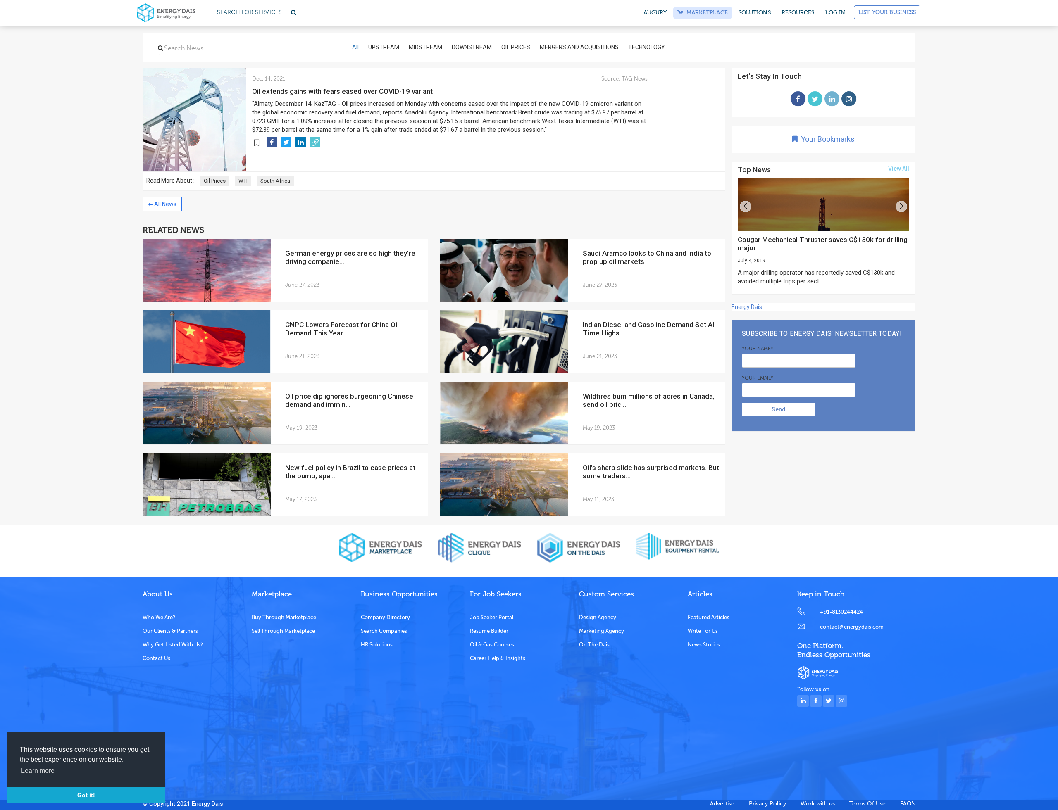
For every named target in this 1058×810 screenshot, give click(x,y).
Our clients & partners (170, 631)
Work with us (818, 803)
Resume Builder (489, 631)
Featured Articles (708, 617)
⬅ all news (162, 204)
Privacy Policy (767, 803)
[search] (160, 48)
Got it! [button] (86, 795)
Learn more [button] (38, 770)
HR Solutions (377, 644)
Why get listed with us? (173, 644)
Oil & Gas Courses (492, 644)
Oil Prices (215, 181)
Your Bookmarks (826, 139)
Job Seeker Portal (491, 617)
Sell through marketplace (283, 631)
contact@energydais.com (852, 627)
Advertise (722, 803)
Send (779, 409)
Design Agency (597, 617)
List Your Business (887, 12)
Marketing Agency (601, 631)
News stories (704, 644)
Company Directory (385, 617)
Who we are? (159, 617)
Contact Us (156, 658)
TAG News (634, 79)
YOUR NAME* (757, 349)
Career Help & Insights (497, 658)
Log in (835, 12)
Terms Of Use (867, 803)
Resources (798, 12)
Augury (655, 12)
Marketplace (705, 12)
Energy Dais (747, 307)
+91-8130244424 (841, 612)
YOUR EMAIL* (757, 378)
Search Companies (384, 631)
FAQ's (907, 803)
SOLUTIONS (755, 12)
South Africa (275, 181)
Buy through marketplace (284, 617)
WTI (243, 181)
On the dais (594, 644)
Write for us (703, 631)
